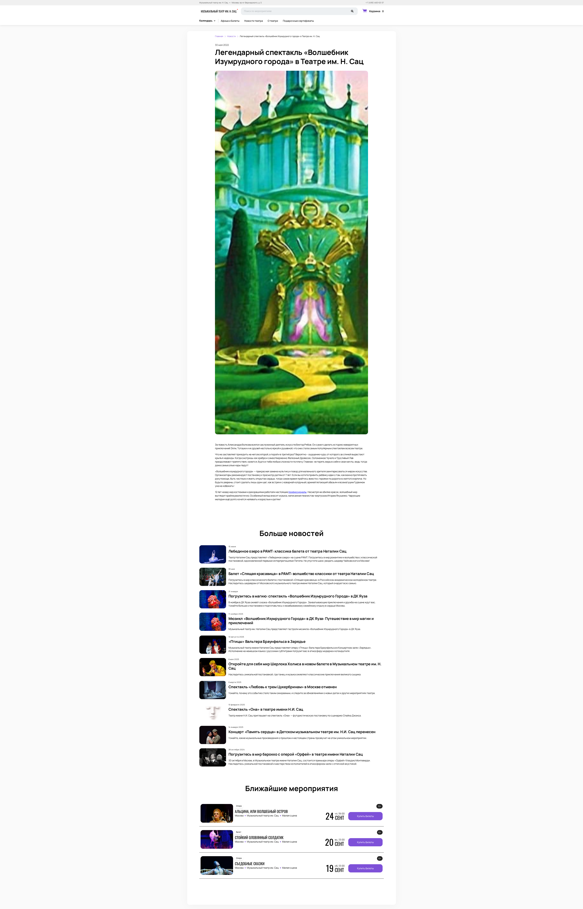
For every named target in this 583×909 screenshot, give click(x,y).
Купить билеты (365, 816)
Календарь (206, 20)
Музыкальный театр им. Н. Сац (218, 11)
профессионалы (297, 492)
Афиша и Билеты (230, 20)
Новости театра (253, 20)
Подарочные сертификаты (298, 20)
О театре (273, 20)
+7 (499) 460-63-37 (375, 2)
